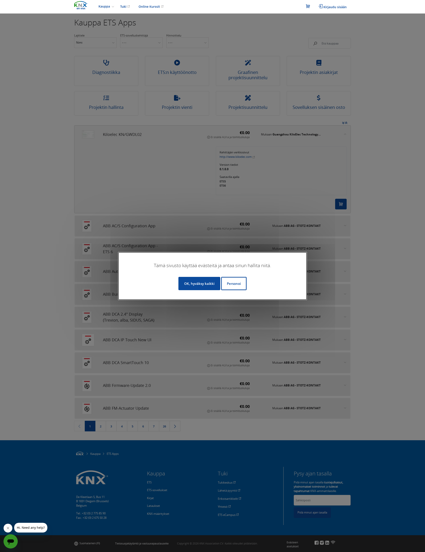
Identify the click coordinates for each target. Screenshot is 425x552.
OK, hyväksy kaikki (199, 283)
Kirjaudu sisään (335, 7)
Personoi (234, 283)
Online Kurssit (150, 6)
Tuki (123, 6)
